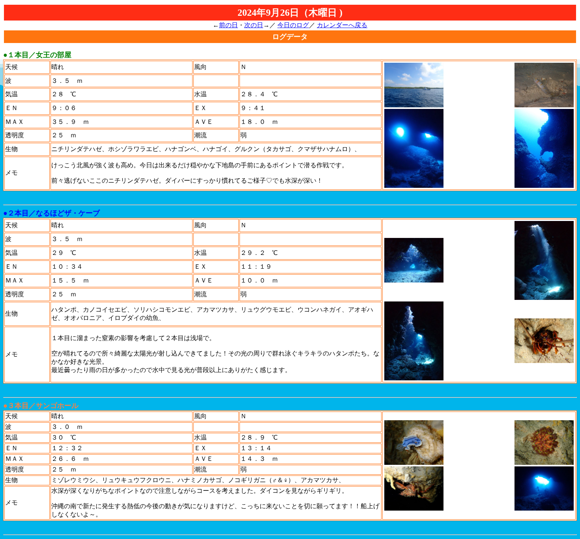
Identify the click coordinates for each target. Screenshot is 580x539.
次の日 (253, 25)
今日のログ (293, 25)
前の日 (228, 25)
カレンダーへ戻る (342, 25)
